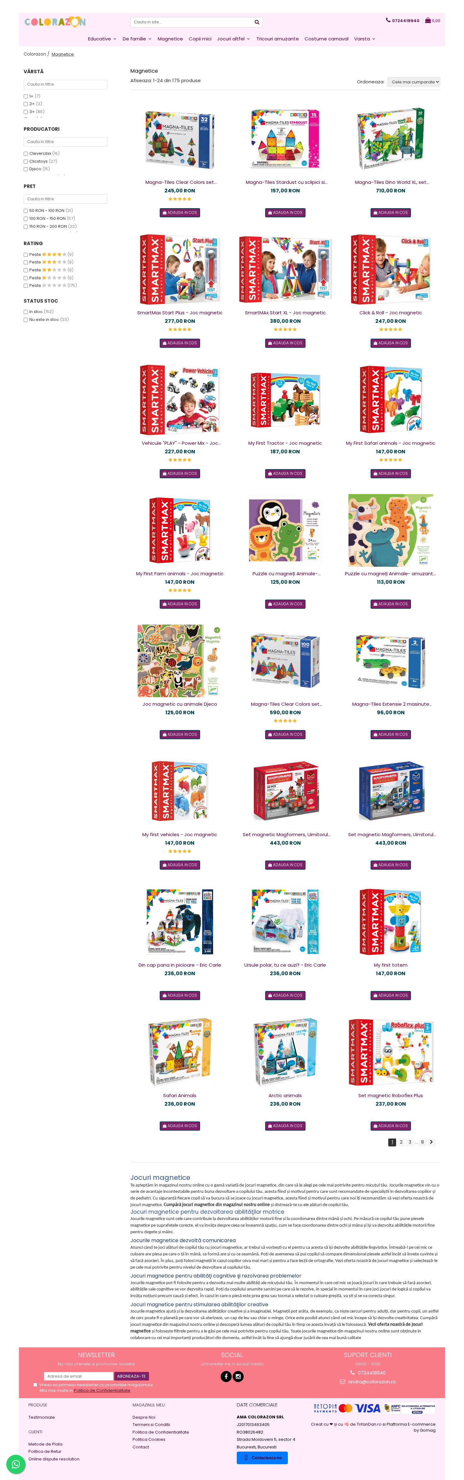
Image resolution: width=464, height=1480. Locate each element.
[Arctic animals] (285, 1052)
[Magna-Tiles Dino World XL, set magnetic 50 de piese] (390, 139)
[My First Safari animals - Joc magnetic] (390, 400)
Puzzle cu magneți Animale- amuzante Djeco (390, 573)
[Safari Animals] (180, 1052)
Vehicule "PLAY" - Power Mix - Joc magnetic (180, 443)
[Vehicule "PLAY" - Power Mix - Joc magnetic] (180, 400)
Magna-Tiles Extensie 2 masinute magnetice (390, 704)
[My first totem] (390, 921)
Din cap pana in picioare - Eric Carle (180, 965)
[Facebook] (226, 1376)
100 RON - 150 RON (47, 218)
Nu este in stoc (44, 320)
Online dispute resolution (54, 1459)
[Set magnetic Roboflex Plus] (390, 1052)
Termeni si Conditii (151, 1425)
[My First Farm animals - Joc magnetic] (180, 530)
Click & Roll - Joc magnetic (391, 312)
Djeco (35, 169)
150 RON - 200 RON (48, 226)
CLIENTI (35, 1432)
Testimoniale (41, 1417)
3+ (32, 112)
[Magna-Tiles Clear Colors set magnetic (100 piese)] (285, 661)
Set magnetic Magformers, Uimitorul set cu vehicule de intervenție (285, 834)
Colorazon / (37, 54)
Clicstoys (38, 161)
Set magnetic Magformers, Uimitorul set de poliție (390, 834)
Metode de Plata (45, 1444)
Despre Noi (144, 1417)
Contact (141, 1447)
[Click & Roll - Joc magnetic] (390, 269)
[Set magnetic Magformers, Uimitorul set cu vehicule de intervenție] (285, 791)
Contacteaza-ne (267, 1457)
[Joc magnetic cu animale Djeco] (180, 661)
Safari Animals (179, 1095)
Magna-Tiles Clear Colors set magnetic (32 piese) (180, 182)
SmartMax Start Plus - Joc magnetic (180, 312)
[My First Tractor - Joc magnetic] (285, 400)
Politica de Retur (45, 1451)
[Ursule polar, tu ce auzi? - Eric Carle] (285, 921)
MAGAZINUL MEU (149, 1405)
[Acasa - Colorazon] (55, 22)
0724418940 (371, 1372)
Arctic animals (285, 1095)
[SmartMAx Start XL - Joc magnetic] (285, 269)
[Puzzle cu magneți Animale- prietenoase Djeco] (285, 530)
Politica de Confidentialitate (102, 1390)
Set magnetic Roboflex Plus (390, 1095)
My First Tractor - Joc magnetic (285, 443)
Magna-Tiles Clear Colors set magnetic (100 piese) (285, 704)
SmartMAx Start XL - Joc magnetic (285, 312)
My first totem (390, 965)
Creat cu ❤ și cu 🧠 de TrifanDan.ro (347, 1424)
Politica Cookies (149, 1439)
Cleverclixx (40, 153)
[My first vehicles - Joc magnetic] (180, 791)
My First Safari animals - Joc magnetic (390, 443)
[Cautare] (257, 22)
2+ (32, 104)
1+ (31, 96)
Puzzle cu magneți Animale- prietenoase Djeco (285, 573)
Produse (37, 1405)
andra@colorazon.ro (371, 1381)
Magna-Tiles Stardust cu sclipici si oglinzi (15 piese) (285, 182)
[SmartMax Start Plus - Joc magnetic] (180, 269)
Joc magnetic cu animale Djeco (180, 704)
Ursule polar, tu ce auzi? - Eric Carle (285, 965)
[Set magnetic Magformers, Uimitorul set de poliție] (390, 791)
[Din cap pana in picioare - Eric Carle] (180, 921)
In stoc (36, 312)
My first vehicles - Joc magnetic (179, 834)
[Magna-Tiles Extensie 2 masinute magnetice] (390, 661)
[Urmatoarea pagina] (431, 1142)
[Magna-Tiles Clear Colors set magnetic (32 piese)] (180, 139)
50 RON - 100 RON (46, 211)
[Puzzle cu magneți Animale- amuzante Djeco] (390, 530)
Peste (35, 254)
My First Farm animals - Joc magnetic (179, 573)
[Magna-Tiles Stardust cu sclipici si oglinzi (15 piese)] (285, 139)
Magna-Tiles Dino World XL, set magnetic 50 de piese (390, 182)
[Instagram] (238, 1376)
